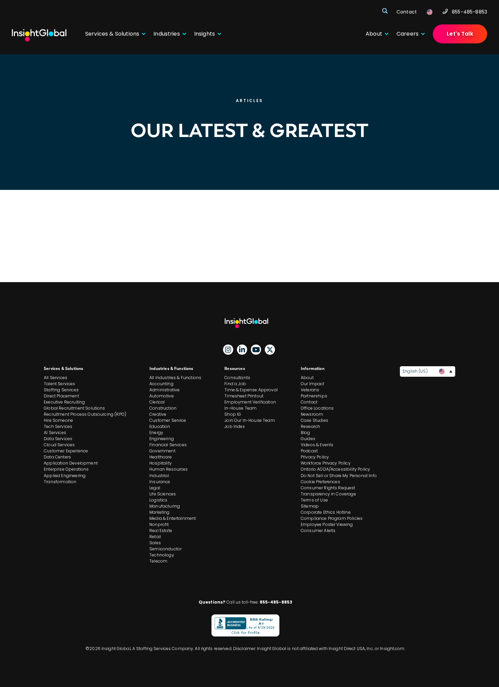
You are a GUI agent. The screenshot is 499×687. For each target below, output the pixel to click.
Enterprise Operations (66, 469)
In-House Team (240, 408)
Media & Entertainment (172, 518)
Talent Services (59, 384)
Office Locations (317, 408)
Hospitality (160, 463)
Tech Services (58, 426)
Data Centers (57, 457)
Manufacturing (164, 506)
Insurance (159, 482)
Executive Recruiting (64, 402)
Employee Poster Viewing (327, 524)
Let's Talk (460, 34)
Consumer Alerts (318, 530)
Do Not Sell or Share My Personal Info (339, 475)
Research (310, 426)
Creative (157, 414)
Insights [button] (204, 34)
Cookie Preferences (320, 482)
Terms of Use (314, 500)
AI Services (55, 432)
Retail (155, 536)
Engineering (161, 438)
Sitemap (310, 506)
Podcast (309, 451)
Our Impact (313, 384)
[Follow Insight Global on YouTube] (256, 350)
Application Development (71, 463)
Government (162, 451)
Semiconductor (165, 549)
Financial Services (168, 445)
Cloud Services (59, 445)
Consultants (237, 377)
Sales (155, 543)
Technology (161, 555)
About (307, 377)
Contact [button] (406, 11)
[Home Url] (39, 35)
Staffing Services (61, 390)
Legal (154, 488)
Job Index (234, 426)
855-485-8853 (469, 11)
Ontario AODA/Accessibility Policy (335, 469)
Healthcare (160, 457)
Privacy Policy (315, 457)
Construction (163, 408)
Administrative (164, 390)
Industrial (159, 475)
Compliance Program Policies (332, 518)
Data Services (58, 438)
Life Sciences (162, 494)
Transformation (60, 482)
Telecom (158, 561)
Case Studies (314, 420)
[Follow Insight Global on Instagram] (228, 350)
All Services (55, 377)
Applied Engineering (65, 475)
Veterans (310, 390)
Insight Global (249, 323)
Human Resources (168, 469)
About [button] (374, 34)
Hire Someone (58, 420)
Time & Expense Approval (251, 390)
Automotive (161, 396)
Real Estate (160, 530)
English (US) (415, 371)
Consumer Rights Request (328, 488)
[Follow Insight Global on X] (270, 350)
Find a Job (235, 384)
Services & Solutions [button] (112, 34)
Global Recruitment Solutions (74, 408)
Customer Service (167, 420)
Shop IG (232, 414)
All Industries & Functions (175, 377)
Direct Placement (61, 396)
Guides (308, 438)
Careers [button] (407, 34)
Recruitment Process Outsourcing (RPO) (85, 414)
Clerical (157, 402)
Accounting (161, 384)
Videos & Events (317, 445)
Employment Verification (250, 402)
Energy (156, 432)
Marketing (159, 512)
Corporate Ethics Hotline (326, 512)
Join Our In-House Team (249, 420)
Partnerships (314, 396)
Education (159, 426)
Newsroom (312, 414)
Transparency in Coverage (328, 494)
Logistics (158, 500)
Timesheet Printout (243, 396)
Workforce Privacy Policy (326, 463)
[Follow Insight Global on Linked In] (242, 350)
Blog (305, 432)
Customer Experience (66, 451)
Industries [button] (166, 34)
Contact (309, 402)
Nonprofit (159, 524)
